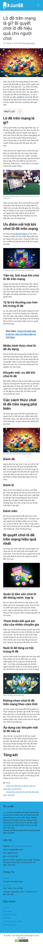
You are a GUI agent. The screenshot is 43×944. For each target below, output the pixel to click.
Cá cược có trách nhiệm (12, 921)
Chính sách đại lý (10, 914)
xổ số (8, 783)
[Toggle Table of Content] (18, 111)
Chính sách (7, 911)
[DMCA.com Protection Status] (21, 941)
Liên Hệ (6, 908)
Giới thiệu (7, 918)
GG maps (6, 885)
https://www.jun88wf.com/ (21, 846)
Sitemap (6, 878)
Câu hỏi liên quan (10, 925)
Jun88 (5, 812)
